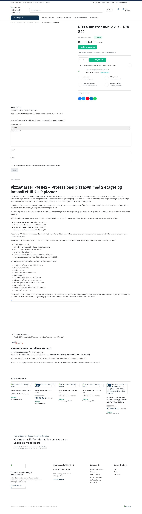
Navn (13, 150)
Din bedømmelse (16, 124)
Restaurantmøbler (80, 18)
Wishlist (48, 2)
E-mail (13, 158)
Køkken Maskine (48, 18)
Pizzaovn (37, 22)
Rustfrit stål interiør (64, 18)
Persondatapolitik (96, 477)
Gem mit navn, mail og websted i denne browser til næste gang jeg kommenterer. (36, 165)
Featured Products (39, 2)
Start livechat (104, 72)
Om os (12, 2)
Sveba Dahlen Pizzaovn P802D (21, 390)
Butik (115, 469)
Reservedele (94, 18)
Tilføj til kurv (98, 60)
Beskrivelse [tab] (15, 179)
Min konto (18, 2)
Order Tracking (27, 2)
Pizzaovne (30, 22)
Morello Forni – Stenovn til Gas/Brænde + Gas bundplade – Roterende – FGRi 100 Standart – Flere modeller (116, 400)
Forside (12, 22)
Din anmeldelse (16, 131)
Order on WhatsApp (88, 47)
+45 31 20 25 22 (111, 2)
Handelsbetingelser (96, 469)
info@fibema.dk (123, 2)
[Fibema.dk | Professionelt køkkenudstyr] (18, 10)
